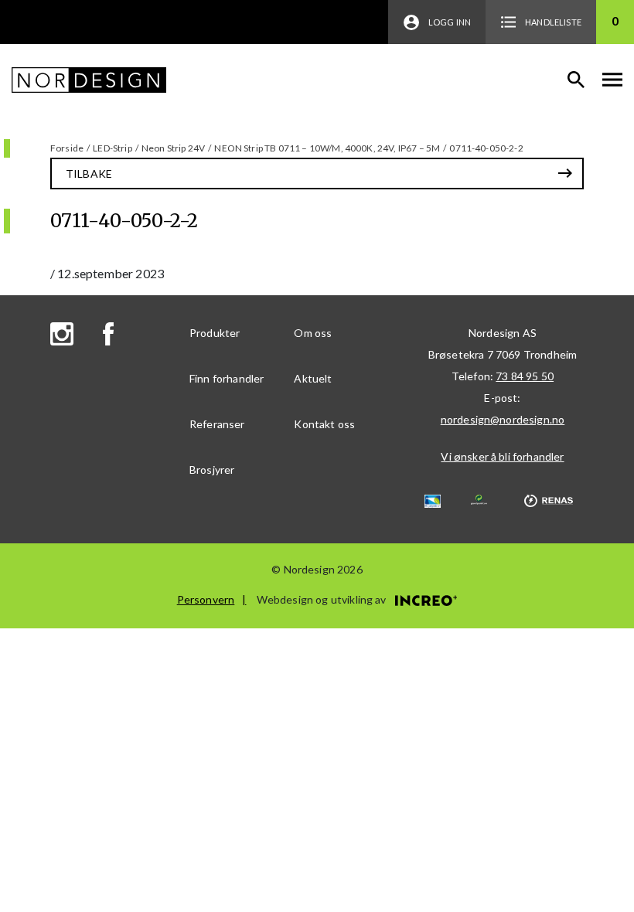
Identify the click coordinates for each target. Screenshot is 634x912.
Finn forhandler (226, 378)
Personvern (206, 599)
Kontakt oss (324, 423)
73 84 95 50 (525, 376)
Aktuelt (313, 378)
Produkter (214, 332)
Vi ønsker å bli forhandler (502, 456)
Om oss (313, 332)
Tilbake (89, 173)
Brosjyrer (211, 469)
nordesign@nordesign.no (503, 419)
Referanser (217, 423)
